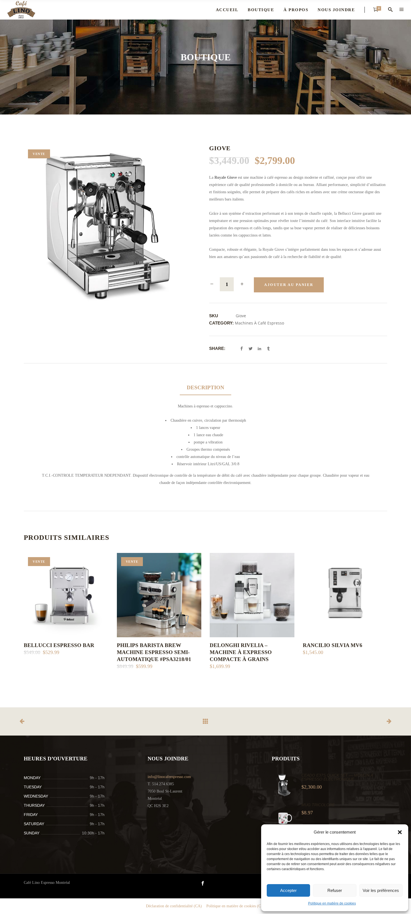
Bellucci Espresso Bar (59, 645)
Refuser (334, 890)
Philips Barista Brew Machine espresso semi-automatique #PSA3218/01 (154, 652)
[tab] (205, 387)
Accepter (288, 890)
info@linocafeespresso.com (169, 777)
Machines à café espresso (259, 323)
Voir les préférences (381, 890)
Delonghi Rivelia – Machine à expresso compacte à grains (241, 652)
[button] (400, 832)
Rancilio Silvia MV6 (332, 645)
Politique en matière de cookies (332, 903)
